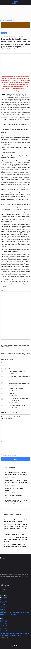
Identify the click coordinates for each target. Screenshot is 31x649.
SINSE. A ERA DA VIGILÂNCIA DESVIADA (19, 383)
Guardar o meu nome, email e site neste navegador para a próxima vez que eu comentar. (16, 454)
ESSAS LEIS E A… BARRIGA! (16, 388)
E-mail (15, 441)
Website (3, 447)
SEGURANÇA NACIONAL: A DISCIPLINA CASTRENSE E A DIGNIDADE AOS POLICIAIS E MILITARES (16, 482)
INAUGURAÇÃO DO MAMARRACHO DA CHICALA (16, 489)
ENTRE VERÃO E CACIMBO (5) (14, 495)
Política (4, 33)
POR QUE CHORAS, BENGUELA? (17, 405)
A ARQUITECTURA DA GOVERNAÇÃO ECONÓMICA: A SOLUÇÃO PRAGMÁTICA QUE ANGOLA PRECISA (15, 546)
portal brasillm (8, 537)
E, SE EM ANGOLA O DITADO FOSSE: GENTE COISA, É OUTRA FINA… (16, 501)
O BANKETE (12, 393)
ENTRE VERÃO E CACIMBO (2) (17, 371)
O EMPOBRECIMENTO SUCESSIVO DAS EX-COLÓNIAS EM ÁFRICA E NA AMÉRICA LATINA (16, 474)
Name (15, 435)
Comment (3, 420)
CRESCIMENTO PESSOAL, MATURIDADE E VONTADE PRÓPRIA (15, 539)
